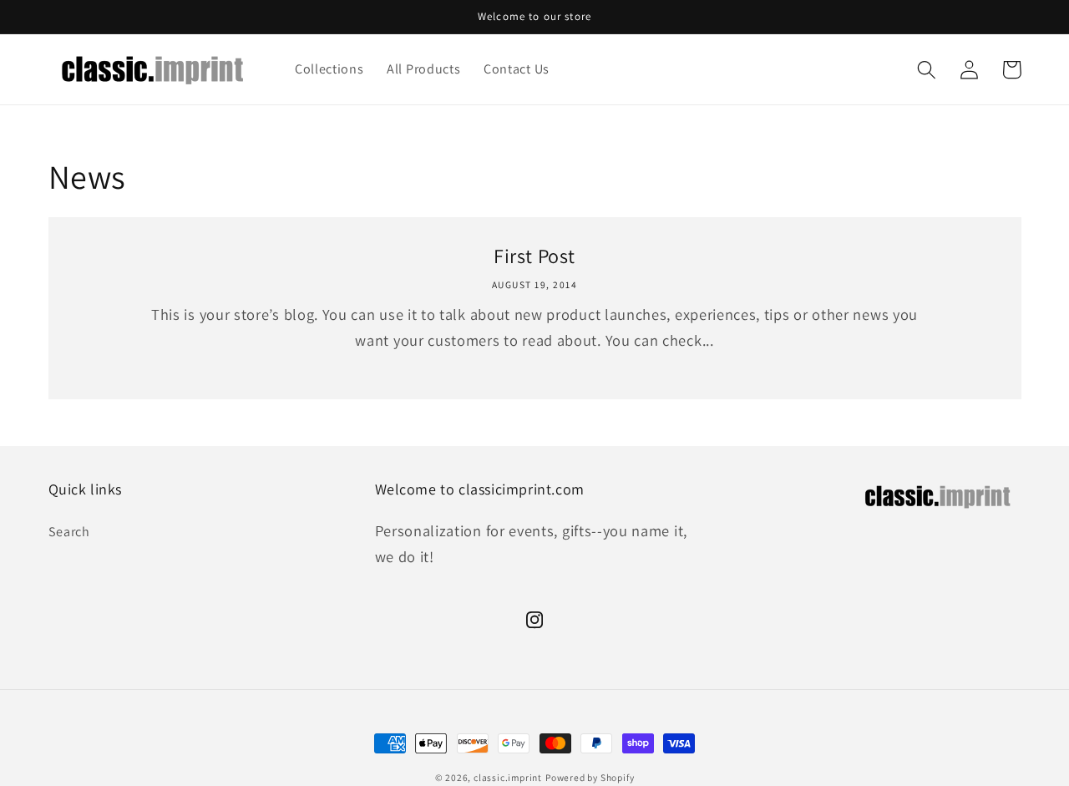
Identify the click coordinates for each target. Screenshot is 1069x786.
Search (69, 531)
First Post (534, 256)
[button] (927, 69)
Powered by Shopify (590, 777)
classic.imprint (508, 777)
